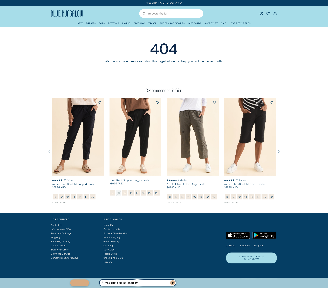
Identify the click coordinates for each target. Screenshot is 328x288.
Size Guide (109, 250)
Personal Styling (112, 237)
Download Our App (60, 254)
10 (61, 196)
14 (74, 196)
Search (142, 14)
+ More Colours (59, 202)
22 (156, 192)
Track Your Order (60, 250)
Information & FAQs (61, 229)
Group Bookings (112, 241)
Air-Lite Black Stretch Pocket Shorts (244, 184)
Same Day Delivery (60, 241)
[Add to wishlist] (100, 102)
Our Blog (108, 245)
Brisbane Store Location (116, 233)
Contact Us (56, 225)
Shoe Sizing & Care (113, 258)
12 (67, 196)
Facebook (245, 245)
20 (92, 196)
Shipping (55, 237)
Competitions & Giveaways (64, 258)
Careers (108, 262)
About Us (108, 225)
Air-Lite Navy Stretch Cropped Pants (73, 184)
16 (80, 196)
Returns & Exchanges (61, 233)
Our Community (112, 229)
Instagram (258, 245)
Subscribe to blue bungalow (251, 258)
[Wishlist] (268, 13)
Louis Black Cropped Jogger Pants (129, 180)
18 (86, 196)
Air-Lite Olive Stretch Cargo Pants (186, 184)
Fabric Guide (110, 254)
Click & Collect (58, 245)
